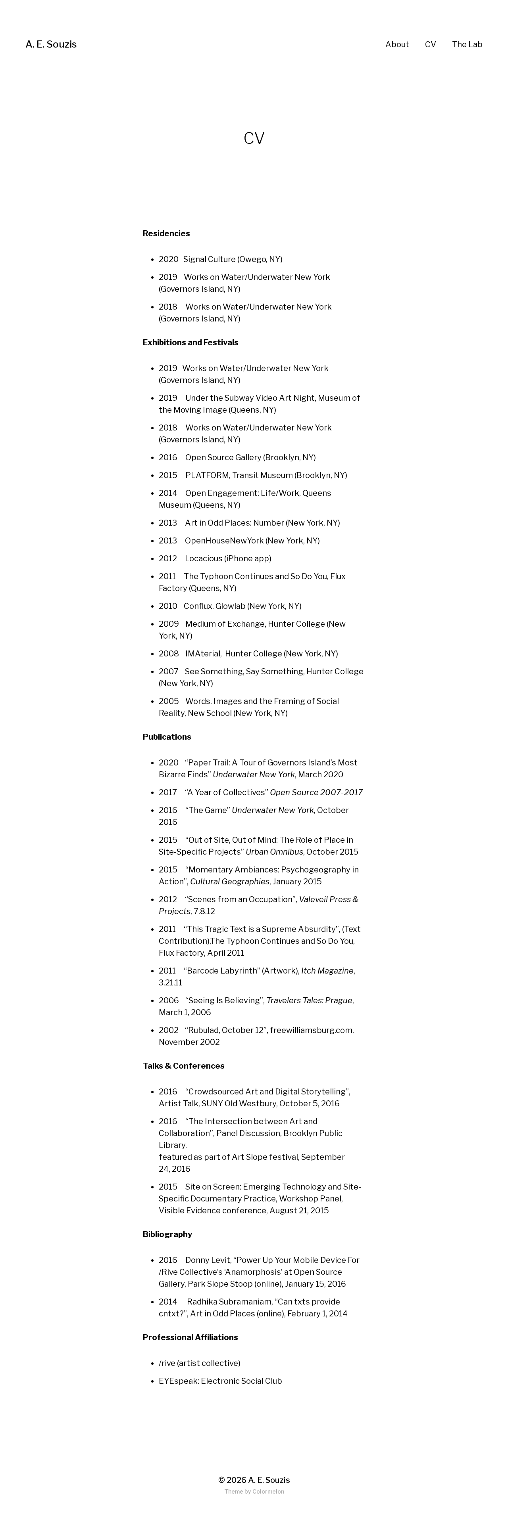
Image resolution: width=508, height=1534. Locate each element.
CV (430, 44)
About (397, 44)
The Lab (467, 44)
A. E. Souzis (51, 44)
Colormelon (268, 1491)
